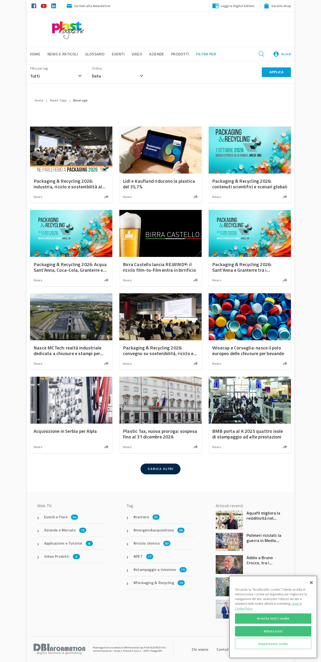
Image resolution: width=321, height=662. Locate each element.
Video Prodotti (60, 556)
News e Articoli (62, 54)
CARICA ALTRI (160, 469)
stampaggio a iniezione (160, 569)
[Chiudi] (311, 582)
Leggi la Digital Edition (238, 5)
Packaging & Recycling (159, 582)
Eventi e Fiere (60, 517)
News (38, 196)
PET (144, 556)
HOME (35, 54)
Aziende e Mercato (64, 530)
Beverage (80, 100)
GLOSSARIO (95, 54)
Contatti (224, 649)
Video (137, 54)
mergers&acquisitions (159, 530)
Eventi (118, 54)
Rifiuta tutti (273, 631)
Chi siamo (200, 649)
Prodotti (180, 54)
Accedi (286, 53)
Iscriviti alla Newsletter (92, 5)
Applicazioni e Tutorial (67, 543)
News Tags (58, 100)
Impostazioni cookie (273, 643)
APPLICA (276, 72)
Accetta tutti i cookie (273, 618)
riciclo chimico (152, 543)
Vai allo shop (281, 5)
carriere (147, 517)
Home (39, 100)
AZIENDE (156, 54)
